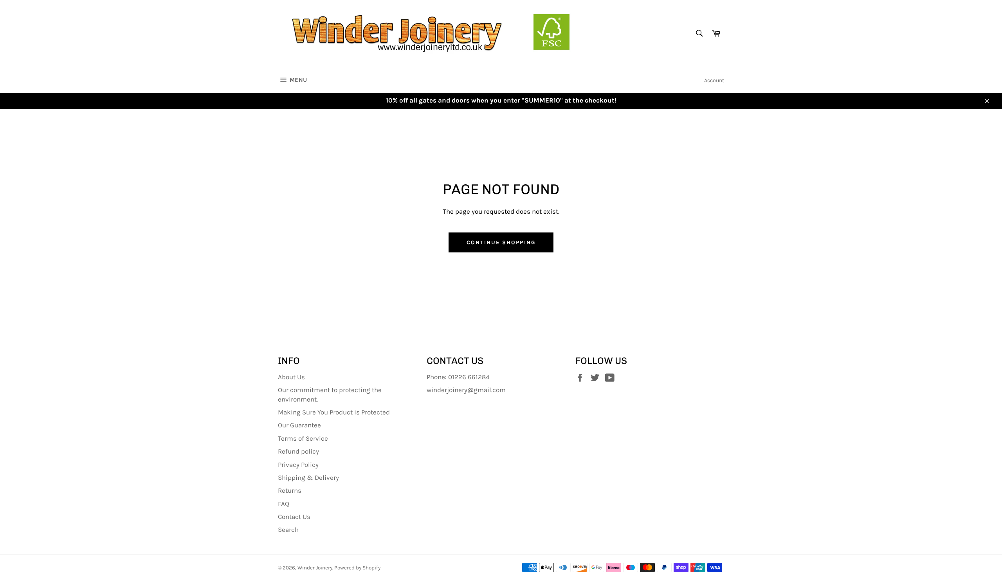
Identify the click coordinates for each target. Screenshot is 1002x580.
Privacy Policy (298, 464)
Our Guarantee (299, 425)
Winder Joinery (314, 568)
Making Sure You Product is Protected (334, 412)
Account (714, 80)
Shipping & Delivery (308, 477)
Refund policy (298, 451)
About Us (291, 377)
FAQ (283, 504)
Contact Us (294, 517)
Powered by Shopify (357, 568)
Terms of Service (303, 438)
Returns (289, 490)
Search (288, 529)
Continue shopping (501, 242)
